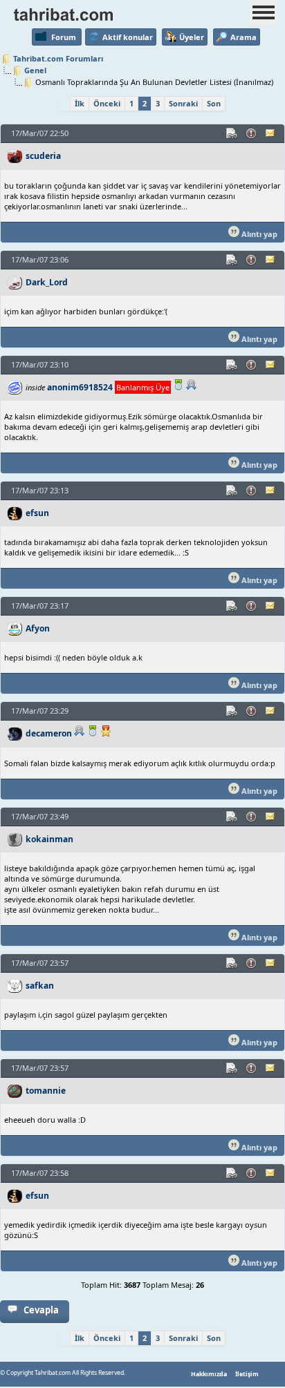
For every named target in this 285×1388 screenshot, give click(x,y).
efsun (37, 513)
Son (214, 103)
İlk (79, 103)
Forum (63, 37)
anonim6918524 (80, 387)
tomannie (46, 1090)
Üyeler (191, 37)
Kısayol (232, 133)
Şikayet (251, 133)
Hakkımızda (209, 1374)
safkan (40, 985)
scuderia (43, 156)
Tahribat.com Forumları (58, 58)
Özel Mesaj (271, 133)
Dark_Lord (47, 282)
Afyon (38, 628)
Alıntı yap (258, 234)
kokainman (49, 839)
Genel (35, 70)
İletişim (247, 1374)
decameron (49, 733)
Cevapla (41, 1310)
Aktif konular (127, 37)
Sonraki (183, 103)
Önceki (106, 103)
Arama (243, 37)
